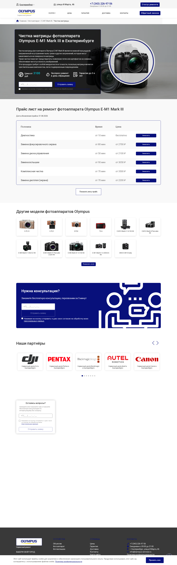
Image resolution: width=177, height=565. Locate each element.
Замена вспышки (30, 162)
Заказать (146, 135)
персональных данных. (81, 89)
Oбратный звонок (150, 13)
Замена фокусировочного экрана (38, 144)
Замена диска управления (35, 153)
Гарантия (85, 13)
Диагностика (27, 135)
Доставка (106, 13)
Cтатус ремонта (150, 4)
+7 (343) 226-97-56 (101, 3)
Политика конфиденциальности (68, 561)
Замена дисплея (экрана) (34, 180)
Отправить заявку (65, 84)
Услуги (51, 13)
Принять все (155, 560)
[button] (153, 343)
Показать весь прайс (88, 192)
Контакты (124, 13)
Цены (69, 13)
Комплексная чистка (32, 171)
